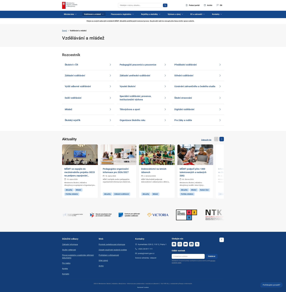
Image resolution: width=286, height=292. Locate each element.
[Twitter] (197, 244)
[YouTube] (185, 244)
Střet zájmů (103, 260)
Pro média (66, 263)
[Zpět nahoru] (221, 240)
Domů (64, 31)
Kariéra (65, 269)
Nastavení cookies (143, 287)
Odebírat (211, 256)
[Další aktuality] (221, 139)
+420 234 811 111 (145, 249)
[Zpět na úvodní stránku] (70, 5)
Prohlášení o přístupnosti (109, 255)
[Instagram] (180, 244)
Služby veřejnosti (69, 250)
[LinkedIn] (191, 244)
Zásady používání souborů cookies (113, 250)
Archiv (101, 266)
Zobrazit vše (206, 140)
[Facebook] (174, 244)
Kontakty (65, 274)
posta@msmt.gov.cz (146, 253)
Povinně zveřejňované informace (112, 244)
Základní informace (70, 244)
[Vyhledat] (165, 5)
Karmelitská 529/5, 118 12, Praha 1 (152, 244)
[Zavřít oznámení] (222, 21)
